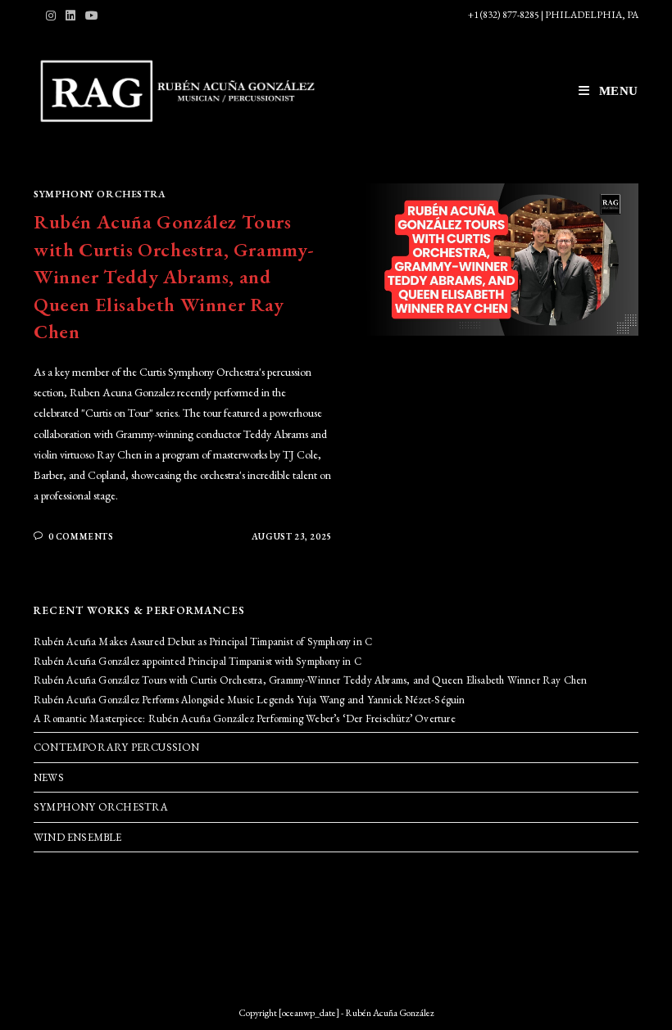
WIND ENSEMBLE (78, 837)
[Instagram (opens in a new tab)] (53, 15)
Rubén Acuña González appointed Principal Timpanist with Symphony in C (197, 661)
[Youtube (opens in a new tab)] (91, 15)
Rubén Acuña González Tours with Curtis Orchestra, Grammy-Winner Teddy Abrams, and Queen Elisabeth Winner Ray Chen (174, 276)
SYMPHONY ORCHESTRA (100, 194)
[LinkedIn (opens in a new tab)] (70, 15)
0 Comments (81, 536)
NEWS (49, 777)
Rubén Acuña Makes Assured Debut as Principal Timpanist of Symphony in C (203, 641)
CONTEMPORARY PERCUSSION (117, 747)
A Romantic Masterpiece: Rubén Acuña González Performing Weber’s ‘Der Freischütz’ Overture (245, 718)
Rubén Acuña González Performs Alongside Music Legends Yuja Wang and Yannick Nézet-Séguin (249, 700)
